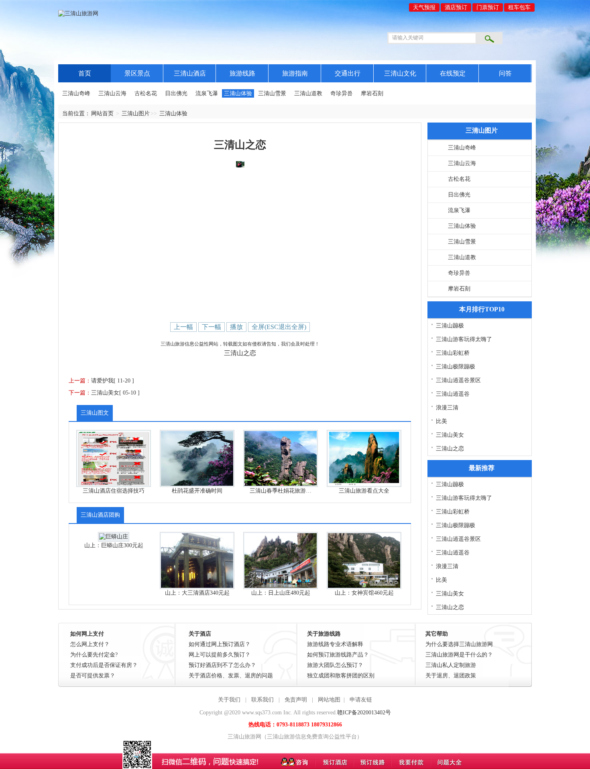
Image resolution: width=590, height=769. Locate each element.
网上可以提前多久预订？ (219, 655)
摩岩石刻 (372, 93)
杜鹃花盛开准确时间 (197, 491)
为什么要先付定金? (94, 655)
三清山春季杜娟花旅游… (280, 491)
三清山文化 (400, 73)
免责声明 (296, 700)
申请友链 (361, 700)
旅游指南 (295, 73)
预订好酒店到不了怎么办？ (222, 665)
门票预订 (487, 7)
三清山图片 (136, 113)
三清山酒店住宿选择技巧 (113, 491)
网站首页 (102, 113)
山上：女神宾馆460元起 (364, 593)
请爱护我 (102, 381)
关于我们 (229, 700)
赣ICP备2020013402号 (364, 713)
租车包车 (519, 7)
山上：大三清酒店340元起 (197, 593)
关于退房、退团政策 (450, 676)
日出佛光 (176, 93)
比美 (441, 421)
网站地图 (329, 700)
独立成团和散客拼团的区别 (340, 676)
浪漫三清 (447, 408)
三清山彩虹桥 (453, 353)
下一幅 (211, 326)
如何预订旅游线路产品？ (338, 655)
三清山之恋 (450, 449)
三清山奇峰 (76, 93)
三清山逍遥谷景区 (458, 380)
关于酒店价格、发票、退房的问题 (231, 676)
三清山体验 (238, 93)
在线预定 (453, 73)
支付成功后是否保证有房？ (104, 665)
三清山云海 (112, 93)
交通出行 (347, 73)
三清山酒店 (190, 73)
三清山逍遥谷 (453, 394)
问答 (505, 73)
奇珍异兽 (341, 93)
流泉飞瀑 (206, 93)
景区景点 (137, 73)
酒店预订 (456, 7)
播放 (236, 326)
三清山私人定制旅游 (450, 665)
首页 (84, 73)
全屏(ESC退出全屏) (279, 326)
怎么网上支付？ (90, 644)
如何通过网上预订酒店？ (219, 644)
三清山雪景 (272, 93)
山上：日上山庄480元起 (280, 593)
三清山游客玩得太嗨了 (464, 339)
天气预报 (424, 7)
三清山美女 (105, 393)
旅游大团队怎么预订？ (335, 665)
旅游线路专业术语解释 (335, 644)
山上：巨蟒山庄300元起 (113, 545)
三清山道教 (308, 93)
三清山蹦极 (450, 326)
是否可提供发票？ (92, 676)
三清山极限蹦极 (455, 367)
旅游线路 (242, 73)
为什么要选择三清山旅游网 (459, 644)
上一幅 (183, 326)
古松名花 (145, 93)
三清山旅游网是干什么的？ (459, 655)
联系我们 (262, 700)
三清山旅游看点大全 (364, 491)
